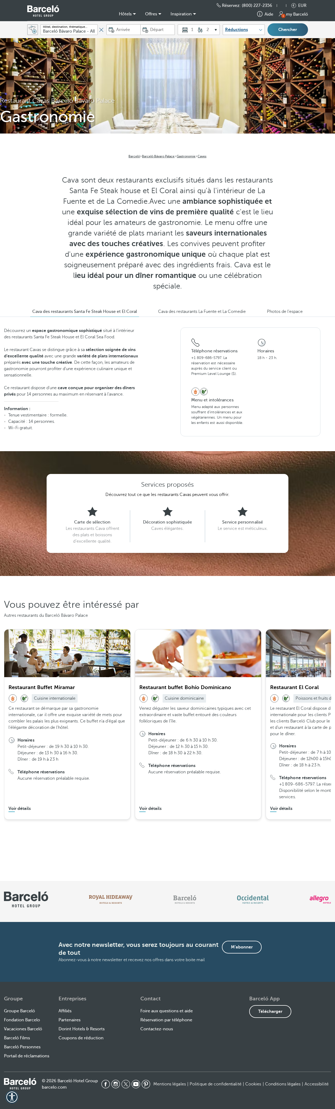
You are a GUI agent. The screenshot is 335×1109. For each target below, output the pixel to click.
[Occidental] (253, 899)
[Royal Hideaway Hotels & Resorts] (110, 899)
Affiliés (65, 1011)
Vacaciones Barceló (23, 1029)
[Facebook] (105, 1084)
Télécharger (270, 1011)
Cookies (253, 1084)
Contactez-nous (156, 1029)
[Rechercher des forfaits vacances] (32, 29)
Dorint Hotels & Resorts (82, 1029)
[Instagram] (115, 1084)
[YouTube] (136, 1084)
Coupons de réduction (81, 1038)
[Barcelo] (184, 899)
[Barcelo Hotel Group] (20, 1083)
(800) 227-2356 (257, 5)
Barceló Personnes (22, 1047)
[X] (126, 1084)
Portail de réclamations (26, 1056)
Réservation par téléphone (166, 1020)
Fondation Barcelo (22, 1020)
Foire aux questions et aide (166, 1011)
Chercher (287, 29)
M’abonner (242, 947)
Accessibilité (317, 1084)
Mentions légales (169, 1084)
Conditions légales (283, 1084)
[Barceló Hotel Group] (43, 11)
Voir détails (19, 808)
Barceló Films (17, 1038)
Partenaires (70, 1020)
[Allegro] (320, 899)
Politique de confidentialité (216, 1084)
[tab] (84, 311)
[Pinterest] (146, 1084)
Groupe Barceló (19, 1011)
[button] (284, 5)
